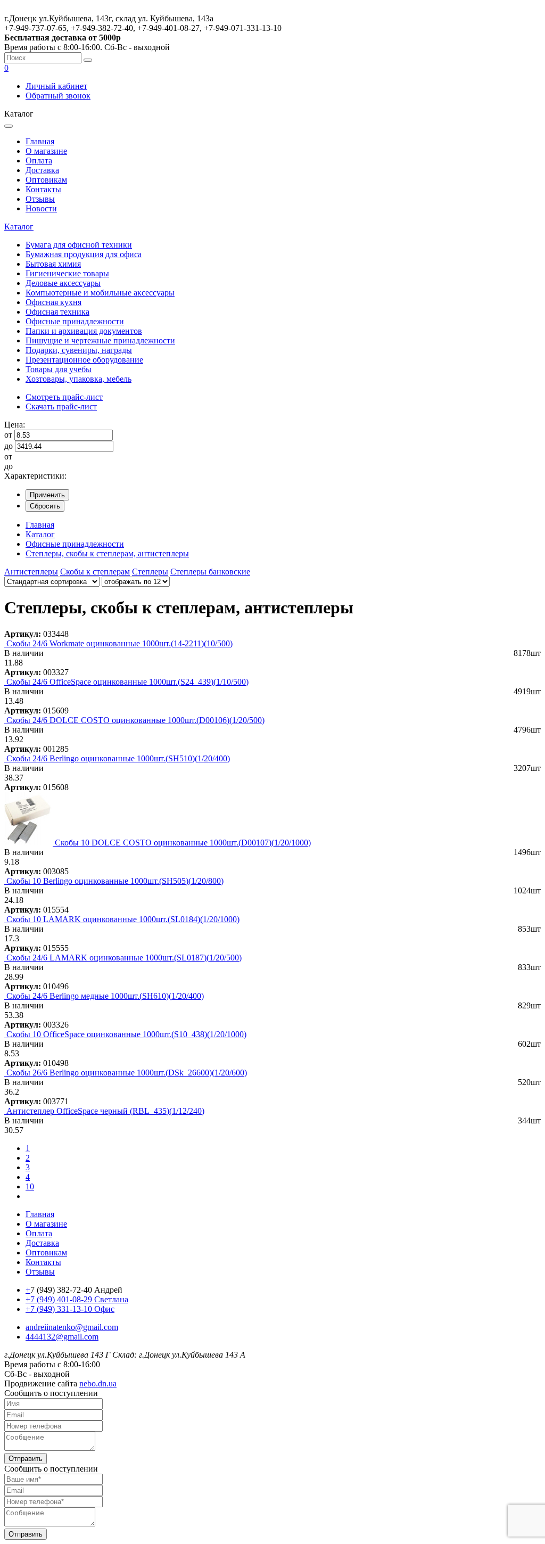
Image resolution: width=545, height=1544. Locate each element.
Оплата (39, 160)
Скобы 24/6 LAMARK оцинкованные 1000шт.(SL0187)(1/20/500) (124, 957)
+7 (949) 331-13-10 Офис (70, 1308)
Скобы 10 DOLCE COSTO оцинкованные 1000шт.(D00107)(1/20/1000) (183, 842)
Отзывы (40, 198)
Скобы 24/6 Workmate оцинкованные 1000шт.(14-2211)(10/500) (119, 643)
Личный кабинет (56, 86)
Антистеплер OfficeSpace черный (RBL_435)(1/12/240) (105, 1110)
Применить (47, 495)
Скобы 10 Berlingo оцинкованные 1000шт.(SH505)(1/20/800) (115, 880)
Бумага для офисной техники (79, 244)
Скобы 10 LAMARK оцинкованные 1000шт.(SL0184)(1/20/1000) (123, 919)
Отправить (26, 1459)
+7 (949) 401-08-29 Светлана (77, 1299)
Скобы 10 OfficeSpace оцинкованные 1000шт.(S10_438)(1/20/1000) (126, 1034)
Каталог (19, 226)
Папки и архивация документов (84, 330)
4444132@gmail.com (62, 1336)
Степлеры (150, 571)
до (8, 445)
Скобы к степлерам (95, 571)
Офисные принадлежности (75, 321)
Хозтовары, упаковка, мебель (78, 378)
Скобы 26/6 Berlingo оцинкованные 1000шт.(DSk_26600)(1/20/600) (126, 1072)
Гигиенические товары (67, 273)
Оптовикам (46, 179)
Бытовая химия (53, 263)
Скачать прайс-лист (61, 406)
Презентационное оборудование (84, 359)
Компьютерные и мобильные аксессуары (100, 292)
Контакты (43, 189)
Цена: (14, 424)
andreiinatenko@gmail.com (72, 1327)
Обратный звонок (58, 95)
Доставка (42, 170)
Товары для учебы (59, 369)
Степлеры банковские (210, 571)
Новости (41, 208)
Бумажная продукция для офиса (84, 254)
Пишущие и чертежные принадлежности (100, 340)
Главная (40, 141)
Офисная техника (57, 311)
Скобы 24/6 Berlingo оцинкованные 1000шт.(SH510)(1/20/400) (118, 758)
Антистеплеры (31, 571)
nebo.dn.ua (98, 1383)
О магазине (46, 150)
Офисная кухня (53, 302)
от (8, 434)
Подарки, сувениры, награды (79, 350)
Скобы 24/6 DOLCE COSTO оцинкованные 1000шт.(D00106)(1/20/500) (135, 720)
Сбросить (45, 506)
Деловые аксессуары (63, 283)
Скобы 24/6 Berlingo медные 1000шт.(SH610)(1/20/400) (105, 995)
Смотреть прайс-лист (64, 396)
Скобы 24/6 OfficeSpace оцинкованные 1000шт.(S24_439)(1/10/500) (127, 681)
